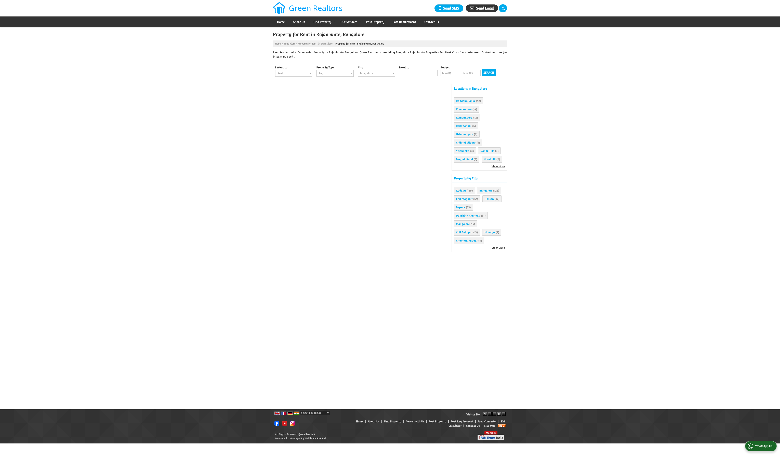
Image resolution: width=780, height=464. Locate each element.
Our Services (348, 22)
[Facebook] (276, 423)
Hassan (489, 198)
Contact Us (431, 22)
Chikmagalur (464, 198)
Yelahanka (462, 150)
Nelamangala (464, 134)
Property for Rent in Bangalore (315, 43)
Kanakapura (464, 109)
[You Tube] (284, 423)
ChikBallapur (464, 232)
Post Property (375, 22)
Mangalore (463, 223)
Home (281, 22)
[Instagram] (292, 423)
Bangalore (289, 43)
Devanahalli (463, 125)
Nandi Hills (487, 150)
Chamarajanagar (467, 240)
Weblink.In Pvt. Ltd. (315, 438)
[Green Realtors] (308, 8)
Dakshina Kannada (468, 215)
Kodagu (461, 190)
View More (498, 166)
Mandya (489, 232)
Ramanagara (464, 117)
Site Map (489, 425)
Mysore (460, 207)
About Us (299, 22)
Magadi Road (464, 159)
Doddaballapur (465, 100)
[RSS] (502, 425)
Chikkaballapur (466, 142)
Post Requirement (404, 22)
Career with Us (415, 421)
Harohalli (490, 159)
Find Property (322, 22)
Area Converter (487, 421)
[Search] (503, 8)
